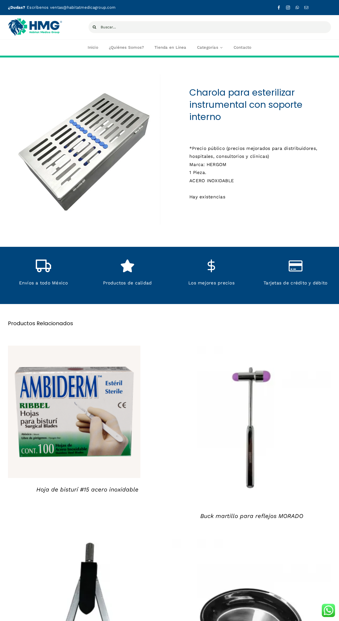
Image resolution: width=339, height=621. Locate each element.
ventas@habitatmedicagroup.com (82, 7)
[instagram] (288, 8)
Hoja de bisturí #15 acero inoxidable (87, 489)
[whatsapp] (297, 8)
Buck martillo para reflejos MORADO (251, 516)
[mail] (306, 8)
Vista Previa (78, 413)
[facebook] (279, 8)
